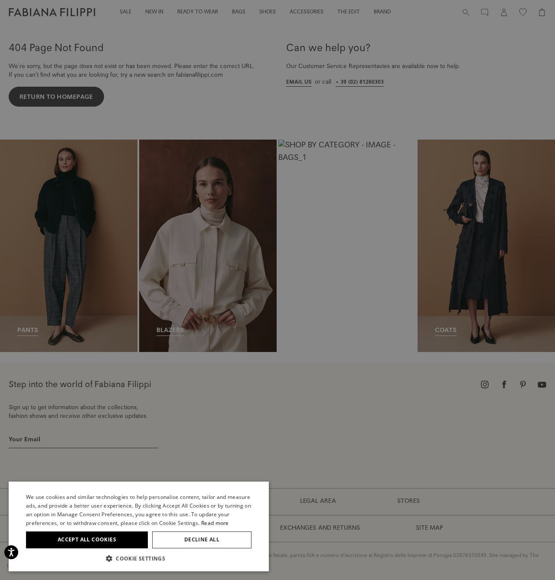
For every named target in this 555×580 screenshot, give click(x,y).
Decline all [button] (201, 539)
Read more (215, 523)
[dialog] (277, 290)
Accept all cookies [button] (87, 539)
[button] (138, 558)
